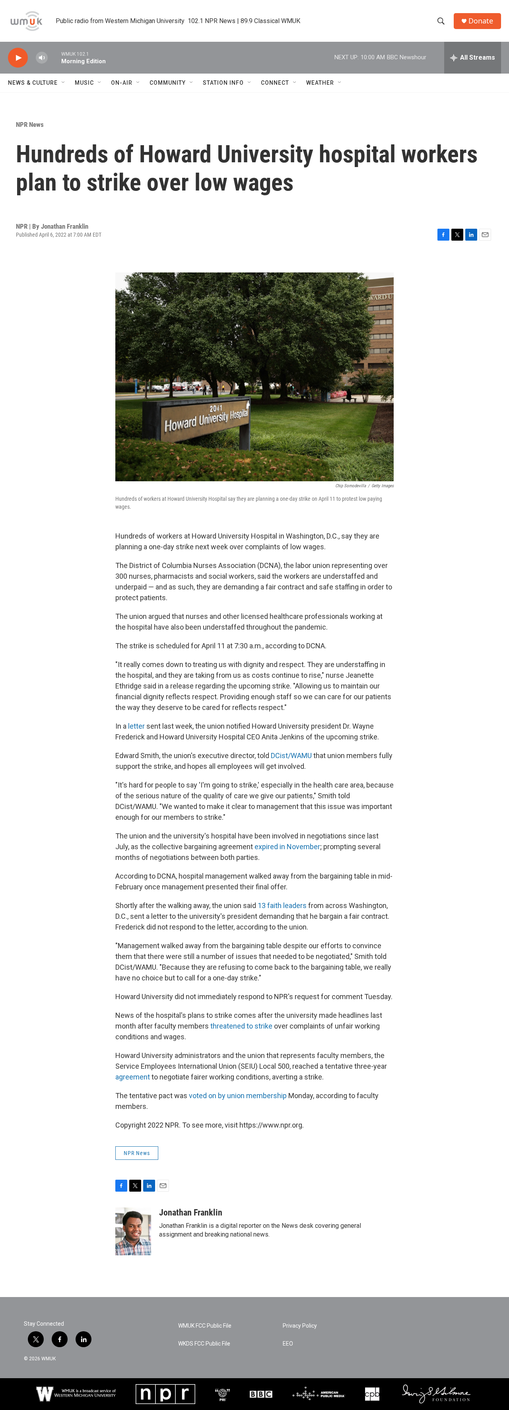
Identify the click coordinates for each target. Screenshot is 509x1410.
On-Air (121, 83)
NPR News (30, 124)
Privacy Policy (300, 1326)
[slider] (54, 57)
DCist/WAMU (291, 755)
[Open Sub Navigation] (63, 83)
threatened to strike (240, 1026)
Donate (480, 21)
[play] (18, 57)
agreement (133, 1077)
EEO (288, 1344)
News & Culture (33, 83)
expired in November (287, 846)
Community (168, 83)
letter (137, 726)
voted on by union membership (238, 1095)
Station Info (223, 83)
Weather (320, 83)
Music (84, 83)
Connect (275, 83)
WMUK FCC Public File (204, 1326)
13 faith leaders (282, 905)
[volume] (42, 58)
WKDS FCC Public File (204, 1344)
